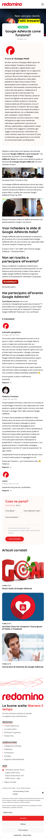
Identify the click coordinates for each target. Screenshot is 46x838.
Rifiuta (23, 824)
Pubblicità (23, 27)
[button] (43, 793)
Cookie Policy (18, 835)
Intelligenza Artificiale (12, 746)
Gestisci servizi (7, 812)
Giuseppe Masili (21, 58)
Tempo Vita (8, 736)
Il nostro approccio (11, 726)
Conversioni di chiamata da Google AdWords (22, 667)
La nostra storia (10, 729)
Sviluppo (7, 756)
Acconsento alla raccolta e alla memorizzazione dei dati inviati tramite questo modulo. (24, 530)
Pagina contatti (10, 782)
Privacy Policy (27, 835)
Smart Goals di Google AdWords (17, 588)
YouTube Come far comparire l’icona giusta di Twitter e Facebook (22, 627)
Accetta (23, 818)
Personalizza (23, 830)
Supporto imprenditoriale (14, 759)
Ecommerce (9, 753)
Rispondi (5, 383)
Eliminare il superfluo (12, 732)
